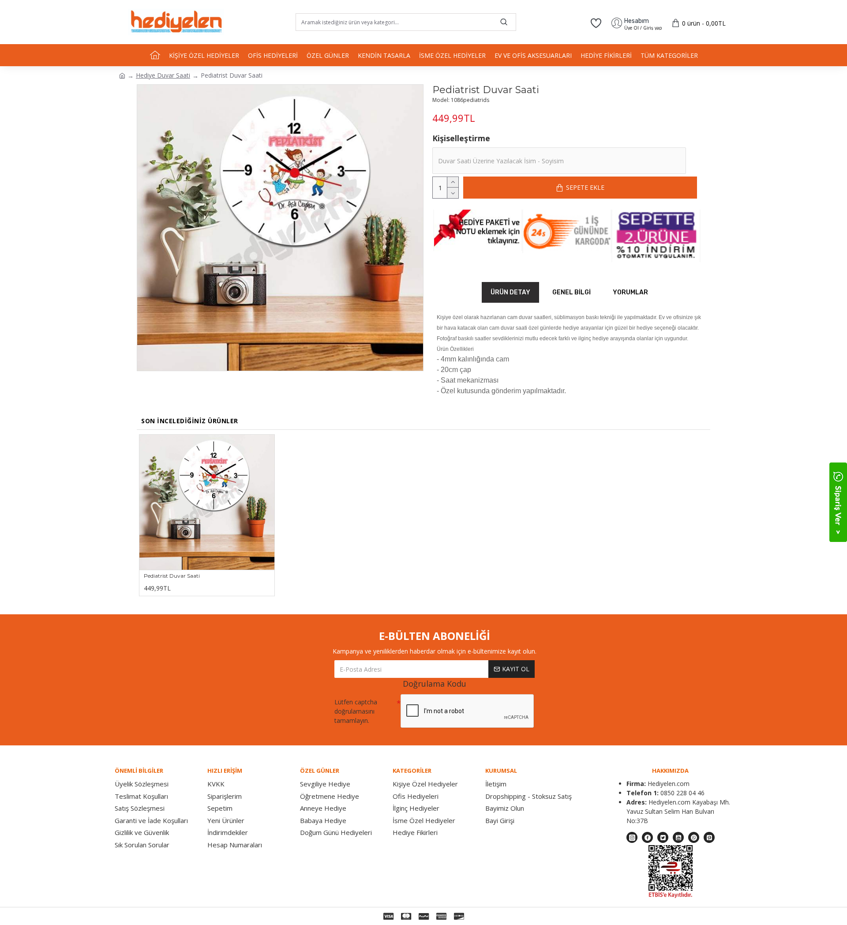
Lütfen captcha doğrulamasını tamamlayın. (355, 711)
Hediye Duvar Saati (163, 75)
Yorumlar (630, 292)
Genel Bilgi (571, 292)
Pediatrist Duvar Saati (172, 575)
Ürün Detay (510, 292)
